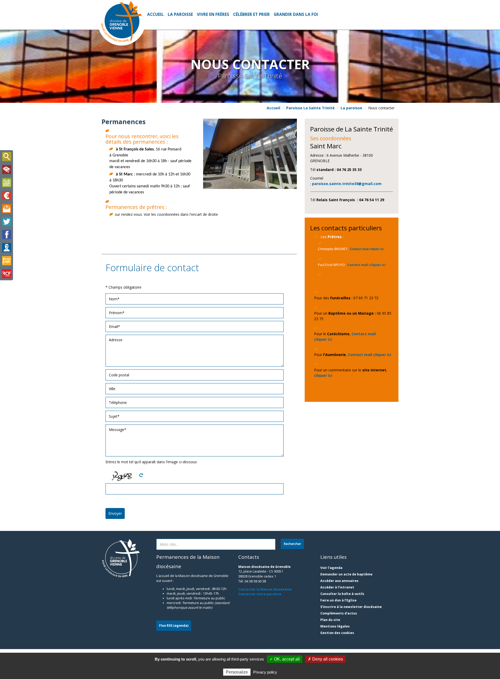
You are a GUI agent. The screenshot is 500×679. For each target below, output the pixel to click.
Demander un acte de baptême (346, 574)
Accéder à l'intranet (337, 587)
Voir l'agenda (331, 568)
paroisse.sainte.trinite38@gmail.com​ (347, 183)
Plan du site (330, 620)
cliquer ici (323, 375)
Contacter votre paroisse (259, 594)
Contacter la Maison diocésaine (265, 589)
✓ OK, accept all (285, 659)
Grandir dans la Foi (296, 14)
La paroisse (180, 14)
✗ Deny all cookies (325, 659)
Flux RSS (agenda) (173, 625)
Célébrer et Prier (251, 14)
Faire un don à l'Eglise (338, 600)
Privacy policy (265, 672)
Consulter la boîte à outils (342, 594)
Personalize (237, 672)
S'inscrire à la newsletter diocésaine (351, 607)
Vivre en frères (213, 14)
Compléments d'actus (338, 613)
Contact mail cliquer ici (367, 249)
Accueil (155, 14)
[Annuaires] (6, 247)
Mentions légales (335, 626)
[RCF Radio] (6, 273)
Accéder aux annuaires (339, 581)
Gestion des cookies (337, 633)
